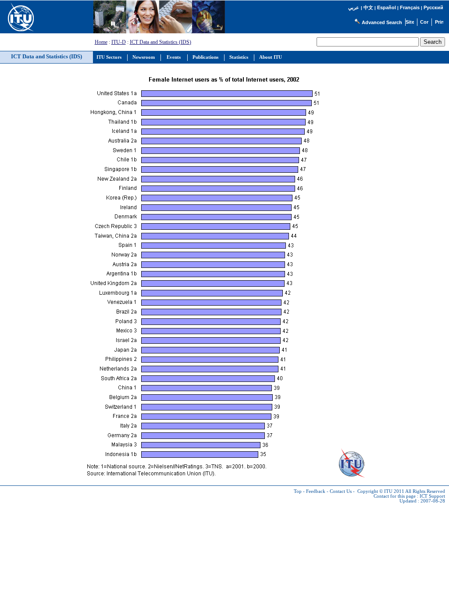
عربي (353, 7)
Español (386, 7)
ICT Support (432, 496)
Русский (433, 7)
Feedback (315, 491)
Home (101, 42)
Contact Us (341, 491)
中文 (368, 7)
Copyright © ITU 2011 (380, 491)
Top (298, 491)
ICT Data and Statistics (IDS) (160, 42)
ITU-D (118, 42)
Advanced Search (382, 22)
